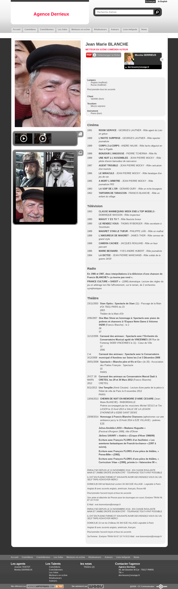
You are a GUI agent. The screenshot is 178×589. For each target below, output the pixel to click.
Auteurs (115, 29)
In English (162, 1)
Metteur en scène (96, 49)
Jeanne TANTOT (22, 567)
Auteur (123, 49)
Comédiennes (47, 29)
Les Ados (62, 29)
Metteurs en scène (80, 29)
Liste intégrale (130, 29)
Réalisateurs (100, 29)
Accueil (16, 29)
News (144, 29)
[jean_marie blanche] (45, 586)
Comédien (113, 49)
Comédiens (30, 29)
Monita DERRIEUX (23, 570)
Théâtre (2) (89, 567)
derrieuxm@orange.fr (138, 67)
